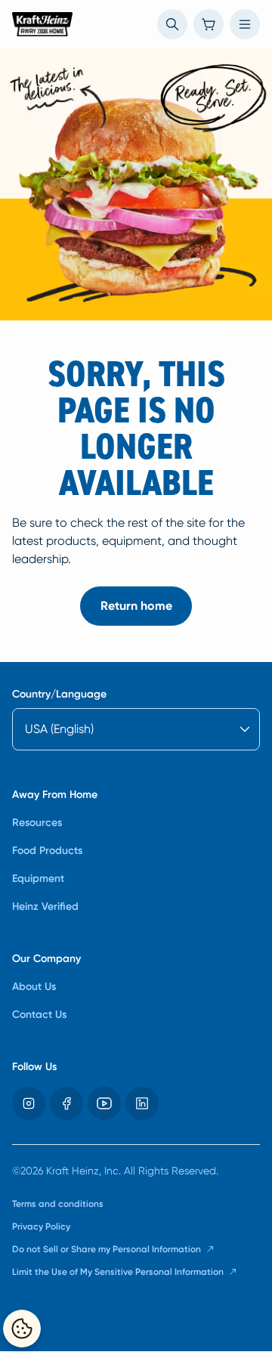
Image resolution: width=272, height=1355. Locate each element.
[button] (172, 24)
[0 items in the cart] (208, 24)
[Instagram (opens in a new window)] (28, 1103)
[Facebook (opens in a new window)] (66, 1103)
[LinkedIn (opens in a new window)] (142, 1103)
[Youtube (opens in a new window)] (104, 1103)
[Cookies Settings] (22, 1328)
